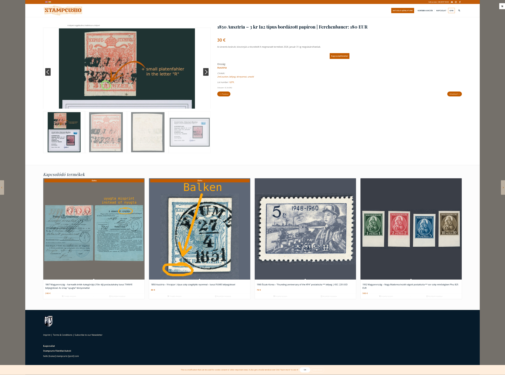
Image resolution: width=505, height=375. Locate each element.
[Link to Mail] (452, 2)
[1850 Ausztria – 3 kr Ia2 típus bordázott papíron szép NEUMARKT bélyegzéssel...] (503, 187)
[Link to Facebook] (460, 2)
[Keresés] (459, 10)
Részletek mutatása (118, 296)
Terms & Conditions (62, 334)
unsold (251, 76)
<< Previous (223, 94)
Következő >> (454, 94)
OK (305, 370)
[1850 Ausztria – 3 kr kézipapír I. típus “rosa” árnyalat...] (2, 187)
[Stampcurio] (63, 10)
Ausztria (222, 67)
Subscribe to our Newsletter (88, 334)
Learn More (317, 370)
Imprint (46, 334)
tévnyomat (241, 76)
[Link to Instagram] (456, 2)
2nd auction (222, 76)
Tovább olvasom (70, 296)
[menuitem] (403, 10)
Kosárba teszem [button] (281, 296)
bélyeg (232, 76)
